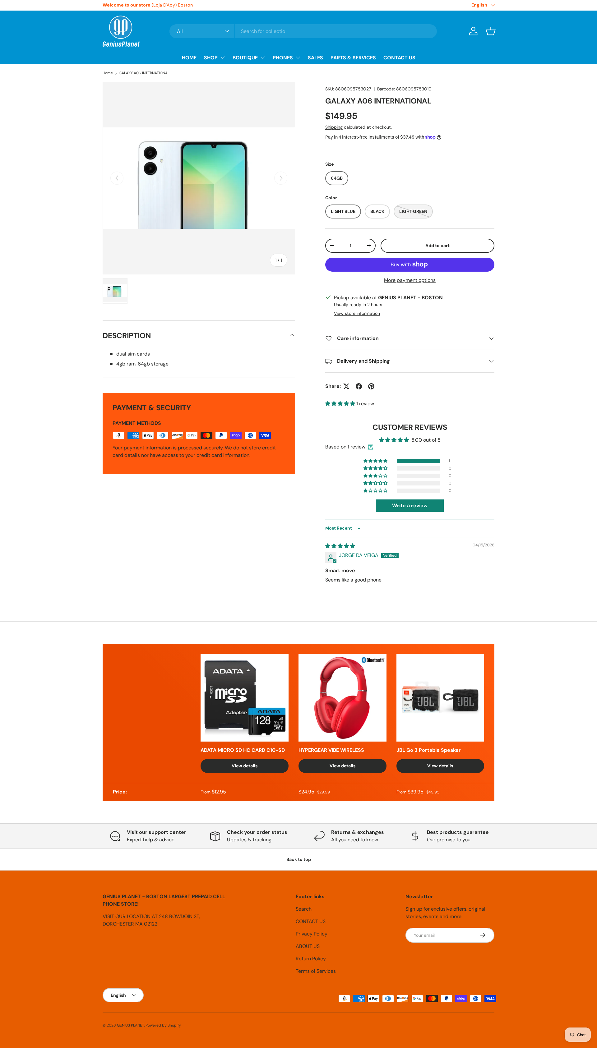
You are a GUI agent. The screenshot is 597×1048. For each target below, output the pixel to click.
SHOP (211, 57)
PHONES (283, 57)
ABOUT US (308, 946)
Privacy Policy (311, 934)
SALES (315, 57)
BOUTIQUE (245, 57)
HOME (189, 57)
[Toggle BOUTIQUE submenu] (262, 57)
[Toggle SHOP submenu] (222, 57)
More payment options (410, 280)
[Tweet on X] (346, 386)
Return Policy (311, 958)
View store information (357, 313)
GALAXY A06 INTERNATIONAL (144, 73)
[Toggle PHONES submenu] (298, 57)
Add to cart (437, 245)
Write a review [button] (410, 506)
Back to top (298, 859)
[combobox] (303, 31)
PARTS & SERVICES (353, 57)
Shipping (334, 127)
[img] (340, 546)
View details (244, 766)
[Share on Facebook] (359, 386)
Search (304, 909)
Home (108, 73)
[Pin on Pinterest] (371, 386)
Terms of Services (316, 971)
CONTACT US (399, 57)
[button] (490, 31)
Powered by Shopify (163, 1025)
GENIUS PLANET (130, 1025)
